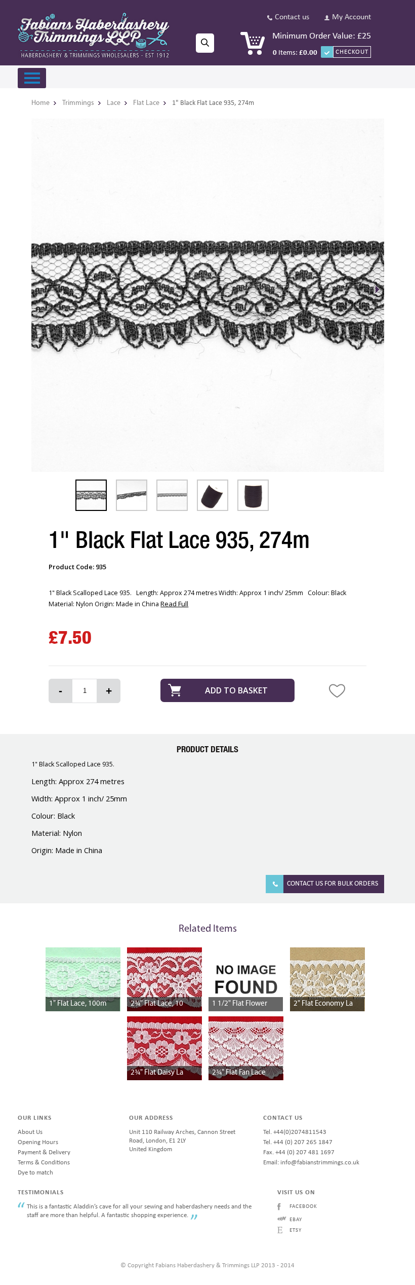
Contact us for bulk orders (332, 884)
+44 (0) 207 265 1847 (303, 1142)
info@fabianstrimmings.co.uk (319, 1162)
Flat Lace (146, 103)
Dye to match (35, 1172)
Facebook (303, 1206)
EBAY (295, 1220)
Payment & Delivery (44, 1152)
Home (40, 103)
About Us (30, 1132)
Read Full (174, 603)
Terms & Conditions (44, 1162)
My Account (351, 17)
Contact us (292, 17)
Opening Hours (38, 1142)
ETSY (295, 1230)
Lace (113, 103)
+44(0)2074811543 (299, 1132)
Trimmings (78, 103)
